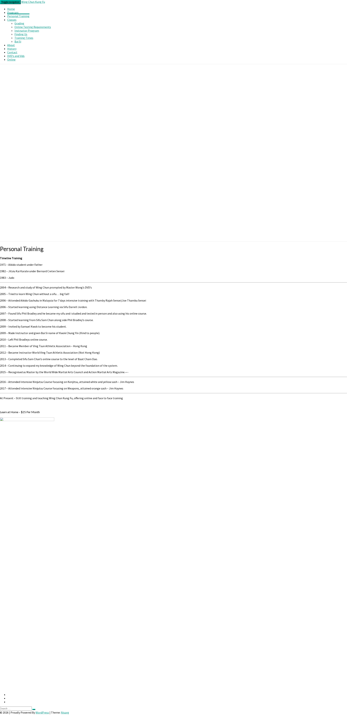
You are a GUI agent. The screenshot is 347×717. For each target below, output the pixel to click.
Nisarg (65, 712)
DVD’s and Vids (16, 56)
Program (12, 12)
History (11, 48)
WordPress (42, 712)
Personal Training (18, 16)
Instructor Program (26, 30)
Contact (12, 52)
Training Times (23, 38)
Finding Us (20, 34)
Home (11, 9)
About (11, 45)
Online (11, 59)
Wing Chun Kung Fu (33, 2)
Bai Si (17, 41)
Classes (11, 20)
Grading (19, 23)
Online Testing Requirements (32, 27)
